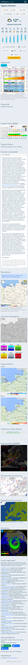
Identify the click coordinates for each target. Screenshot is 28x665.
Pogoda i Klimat (5, 589)
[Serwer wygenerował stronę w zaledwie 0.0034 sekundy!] (9, 661)
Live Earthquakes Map (6, 613)
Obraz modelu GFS (6, 603)
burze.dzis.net (24, 360)
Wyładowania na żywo (7, 606)
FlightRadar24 (5, 592)
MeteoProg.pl (25, 147)
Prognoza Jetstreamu (6, 583)
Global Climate (5, 609)
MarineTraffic (5, 595)
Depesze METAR (5, 596)
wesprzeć (8, 277)
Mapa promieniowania (7, 620)
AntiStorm (25, 425)
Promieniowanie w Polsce (7, 623)
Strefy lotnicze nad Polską (7, 598)
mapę (5, 138)
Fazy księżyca (5, 575)
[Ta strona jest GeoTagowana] (8, 661)
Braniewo (12, 2)
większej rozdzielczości (19, 522)
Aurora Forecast (5, 612)
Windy (26, 140)
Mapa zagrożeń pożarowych (8, 586)
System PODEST (5, 570)
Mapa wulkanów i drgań (7, 626)
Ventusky (4, 580)
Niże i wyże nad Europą (7, 617)
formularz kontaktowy (12, 657)
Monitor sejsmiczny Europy (8, 615)
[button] (25, 2)
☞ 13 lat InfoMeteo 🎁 (14, 58)
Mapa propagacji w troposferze (9, 632)
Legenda (4, 65)
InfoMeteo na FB (5, 568)
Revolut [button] (6, 648)
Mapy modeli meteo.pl (7, 578)
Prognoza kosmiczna (6, 629)
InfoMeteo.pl (5, 2)
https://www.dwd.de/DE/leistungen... (10, 184)
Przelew (17, 646)
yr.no (26, 119)
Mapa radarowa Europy (7, 600)
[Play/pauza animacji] (3, 282)
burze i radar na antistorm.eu (22, 368)
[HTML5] (6, 661)
